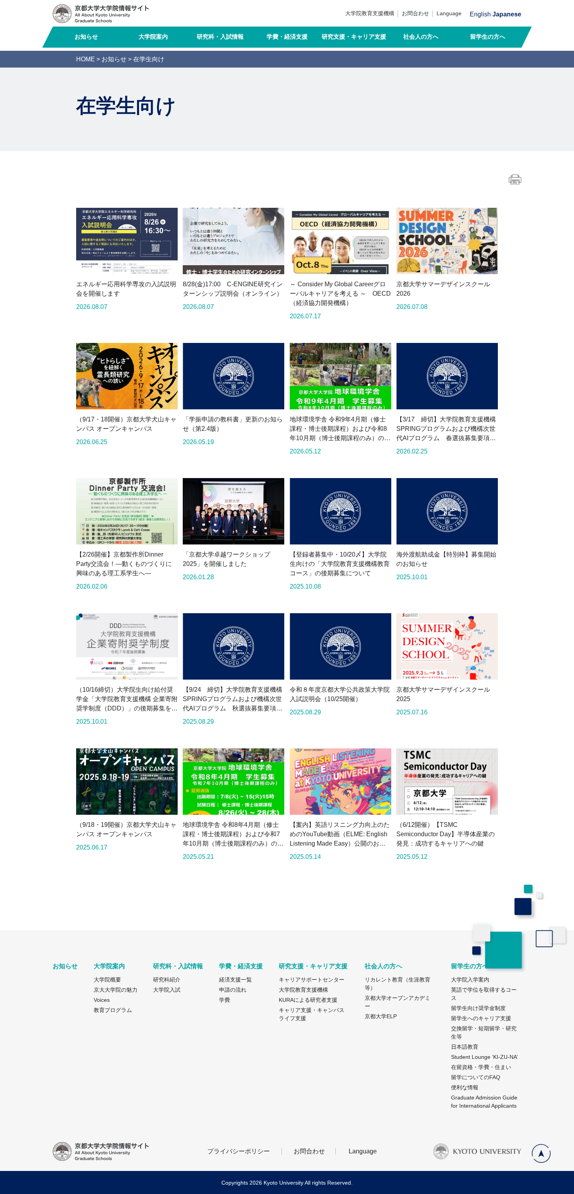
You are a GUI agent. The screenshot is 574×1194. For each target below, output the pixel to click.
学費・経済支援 (287, 36)
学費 (224, 1000)
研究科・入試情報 (220, 36)
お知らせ (86, 36)
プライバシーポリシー (238, 1151)
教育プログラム (113, 1010)
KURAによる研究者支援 (308, 1000)
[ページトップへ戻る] (541, 1153)
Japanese (506, 14)
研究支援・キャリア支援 (354, 36)
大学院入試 (166, 990)
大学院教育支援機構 (369, 13)
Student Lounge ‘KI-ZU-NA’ (484, 1057)
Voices (102, 1000)
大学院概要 (107, 979)
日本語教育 (464, 1047)
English (480, 14)
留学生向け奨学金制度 (478, 1008)
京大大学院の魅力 (115, 990)
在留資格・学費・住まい (481, 1067)
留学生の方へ (487, 36)
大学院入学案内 (470, 979)
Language (449, 13)
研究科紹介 (166, 979)
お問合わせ (415, 13)
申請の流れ (232, 990)
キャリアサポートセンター (311, 979)
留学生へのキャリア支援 (481, 1018)
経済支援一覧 (235, 979)
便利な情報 (464, 1087)
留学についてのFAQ (475, 1077)
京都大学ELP (381, 1016)
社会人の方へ (421, 36)
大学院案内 (153, 36)
